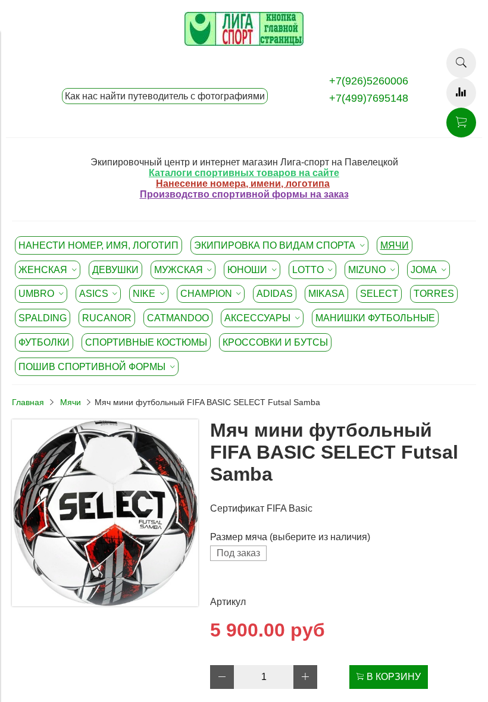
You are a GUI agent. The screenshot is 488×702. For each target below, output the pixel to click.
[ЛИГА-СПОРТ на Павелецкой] (244, 42)
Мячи (70, 402)
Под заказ (238, 553)
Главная (28, 402)
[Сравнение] (461, 93)
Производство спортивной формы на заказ (244, 194)
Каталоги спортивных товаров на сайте (244, 173)
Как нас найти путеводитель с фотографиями (165, 96)
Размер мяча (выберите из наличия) (290, 537)
